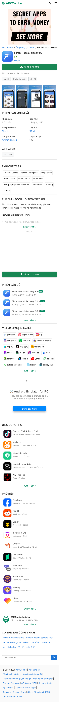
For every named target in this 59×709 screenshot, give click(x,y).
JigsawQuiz (8, 687)
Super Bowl (38, 178)
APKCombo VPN (29, 683)
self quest (11, 340)
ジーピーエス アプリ (27, 647)
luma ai (25, 359)
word (48, 353)
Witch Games (24, 178)
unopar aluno (8, 642)
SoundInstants (45, 683)
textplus (26, 340)
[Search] (54, 657)
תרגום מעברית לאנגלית (41, 642)
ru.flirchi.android (9, 140)
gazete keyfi (47, 637)
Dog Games (46, 172)
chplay (10, 347)
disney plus (48, 365)
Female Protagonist (29, 172)
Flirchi (17, 60)
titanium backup (44, 340)
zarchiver (11, 359)
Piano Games (9, 178)
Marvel (7, 190)
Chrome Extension (11, 683)
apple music (27, 334)
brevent (29, 637)
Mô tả (6, 79)
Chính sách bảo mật (32, 674)
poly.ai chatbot (9, 647)
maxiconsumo (17, 637)
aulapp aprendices (15, 365)
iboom (37, 637)
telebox (50, 359)
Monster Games (11, 172)
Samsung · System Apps (14, 692)
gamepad (11, 334)
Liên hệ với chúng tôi (43, 678)
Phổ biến (8, 493)
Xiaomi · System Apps (25, 687)
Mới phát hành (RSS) (12, 696)
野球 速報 (24, 347)
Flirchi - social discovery (28, 52)
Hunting (49, 184)
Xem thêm (29, 320)
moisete (6, 637)
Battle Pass (37, 184)
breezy (33, 365)
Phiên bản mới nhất (15, 113)
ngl (40, 334)
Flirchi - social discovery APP (24, 199)
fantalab (35, 353)
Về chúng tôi (34, 670)
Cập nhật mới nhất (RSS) (38, 692)
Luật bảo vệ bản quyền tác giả (17, 678)
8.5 (6, 122)
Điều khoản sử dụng (12, 674)
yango (37, 359)
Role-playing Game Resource (16, 184)
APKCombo (7, 47)
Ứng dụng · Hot (13, 424)
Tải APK (31, 67)
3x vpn (22, 353)
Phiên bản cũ (19, 79)
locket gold (39, 347)
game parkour (22, 642)
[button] (50, 3)
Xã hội (33, 79)
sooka (9, 353)
